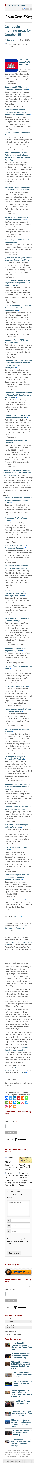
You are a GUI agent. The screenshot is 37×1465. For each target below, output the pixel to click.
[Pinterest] (26, 9)
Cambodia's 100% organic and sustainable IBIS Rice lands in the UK (22, 1414)
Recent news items (13, 1339)
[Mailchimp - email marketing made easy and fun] (16, 1139)
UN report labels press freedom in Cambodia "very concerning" (21, 1356)
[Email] (6, 1102)
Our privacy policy (14, 1450)
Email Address (11, 1121)
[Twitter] (23, 9)
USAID (17, 916)
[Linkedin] (14, 1098)
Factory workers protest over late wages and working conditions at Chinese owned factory (17, 283)
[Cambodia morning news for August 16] (25, 1176)
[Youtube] (28, 9)
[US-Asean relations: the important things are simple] (8, 1383)
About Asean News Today (16, 5)
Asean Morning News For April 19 (24, 1167)
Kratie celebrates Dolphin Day (16, 686)
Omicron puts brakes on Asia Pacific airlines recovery (22, 1433)
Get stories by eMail (18, 1454)
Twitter (23, 1073)
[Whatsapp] (26, 1098)
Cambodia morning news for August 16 (25, 1183)
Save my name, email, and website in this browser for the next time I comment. (17, 1241)
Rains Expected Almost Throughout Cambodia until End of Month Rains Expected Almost (17, 472)
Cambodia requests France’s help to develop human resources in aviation (18, 786)
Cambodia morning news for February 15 (11, 1183)
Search (17, 9)
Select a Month (9, 1319)
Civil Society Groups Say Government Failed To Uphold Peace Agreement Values (16, 593)
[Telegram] (26, 1102)
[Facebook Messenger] (14, 1102)
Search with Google (10, 1331)
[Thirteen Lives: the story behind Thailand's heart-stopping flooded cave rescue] (7, 1363)
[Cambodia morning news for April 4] (11, 1160)
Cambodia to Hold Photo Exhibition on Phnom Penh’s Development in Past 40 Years (18, 395)
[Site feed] (31, 9)
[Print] (10, 1102)
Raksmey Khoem (12, 40)
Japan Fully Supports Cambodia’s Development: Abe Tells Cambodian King (18, 308)
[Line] (18, 1102)
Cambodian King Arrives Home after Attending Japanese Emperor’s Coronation (17, 877)
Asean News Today (15, 1461)
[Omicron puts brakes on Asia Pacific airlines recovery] (8, 1432)
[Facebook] (6, 1098)
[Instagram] (6, 1106)
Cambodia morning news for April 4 (11, 1167)
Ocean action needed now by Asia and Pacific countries (22, 1375)
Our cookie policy (19, 1452)
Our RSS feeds (24, 1456)
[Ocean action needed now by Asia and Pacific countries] (8, 1374)
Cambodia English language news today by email (16, 1050)
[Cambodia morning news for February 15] (11, 1176)
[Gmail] (10, 1106)
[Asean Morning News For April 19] (25, 1160)
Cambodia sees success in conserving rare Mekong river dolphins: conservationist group (17, 112)
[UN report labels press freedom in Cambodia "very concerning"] (8, 1355)
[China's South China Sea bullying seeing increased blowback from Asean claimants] (7, 1421)
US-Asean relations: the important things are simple (22, 1384)
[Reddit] (22, 1098)
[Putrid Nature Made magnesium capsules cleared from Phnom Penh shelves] (7, 1344)
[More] (14, 1106)
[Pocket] (22, 1102)
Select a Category (10, 1325)
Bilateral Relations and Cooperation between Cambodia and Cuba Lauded (18, 500)
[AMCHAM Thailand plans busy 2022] (9, 1403)
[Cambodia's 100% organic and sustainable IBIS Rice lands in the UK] (8, 1413)
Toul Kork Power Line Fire (15, 900)
